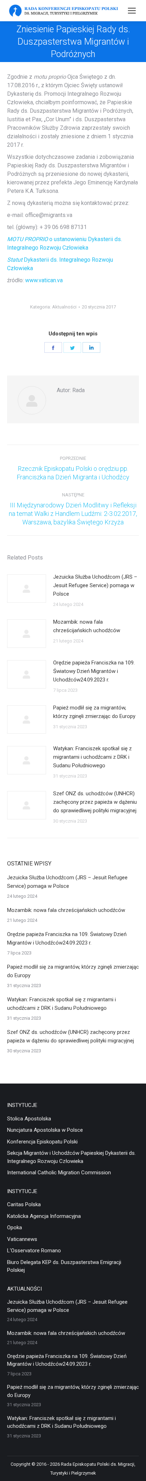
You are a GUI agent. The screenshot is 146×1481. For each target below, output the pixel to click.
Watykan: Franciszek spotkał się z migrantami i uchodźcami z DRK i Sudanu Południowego (92, 757)
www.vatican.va (44, 280)
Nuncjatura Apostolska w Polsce (45, 1130)
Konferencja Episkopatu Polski (42, 1141)
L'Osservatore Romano (34, 1250)
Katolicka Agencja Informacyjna (44, 1216)
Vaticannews (22, 1239)
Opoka (14, 1227)
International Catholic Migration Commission (59, 1172)
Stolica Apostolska (29, 1118)
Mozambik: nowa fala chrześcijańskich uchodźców (86, 626)
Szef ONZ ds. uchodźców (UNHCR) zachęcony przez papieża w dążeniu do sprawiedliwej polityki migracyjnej (95, 802)
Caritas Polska (24, 1204)
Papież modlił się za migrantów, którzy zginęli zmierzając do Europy (94, 712)
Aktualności (64, 307)
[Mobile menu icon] (132, 11)
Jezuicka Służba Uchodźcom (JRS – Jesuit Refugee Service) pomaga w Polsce (95, 585)
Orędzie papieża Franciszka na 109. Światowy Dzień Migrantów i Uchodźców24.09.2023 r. (94, 671)
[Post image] (26, 588)
